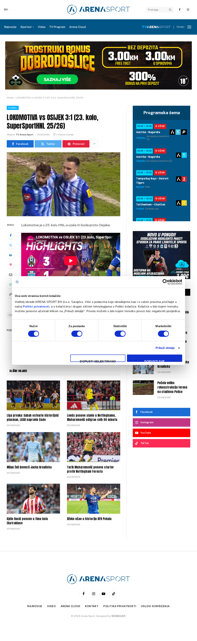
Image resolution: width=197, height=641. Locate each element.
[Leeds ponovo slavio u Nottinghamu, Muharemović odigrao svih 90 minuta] (93, 395)
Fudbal (12, 108)
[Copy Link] (10, 294)
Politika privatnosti (119, 606)
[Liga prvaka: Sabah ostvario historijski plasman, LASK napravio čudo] (33, 395)
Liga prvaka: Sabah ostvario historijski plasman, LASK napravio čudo (32, 417)
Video (41, 26)
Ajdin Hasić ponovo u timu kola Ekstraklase (27, 521)
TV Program (57, 26)
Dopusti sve (154, 361)
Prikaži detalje (165, 347)
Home (10, 97)
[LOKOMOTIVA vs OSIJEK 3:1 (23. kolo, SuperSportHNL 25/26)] (63, 184)
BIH (6, 9)
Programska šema (161, 112)
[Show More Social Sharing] (94, 143)
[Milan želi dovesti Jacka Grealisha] (33, 447)
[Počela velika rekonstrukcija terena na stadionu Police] (143, 387)
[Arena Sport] (98, 9)
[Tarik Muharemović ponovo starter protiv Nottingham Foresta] (93, 447)
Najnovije (10, 26)
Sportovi (26, 26)
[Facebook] (10, 235)
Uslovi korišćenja (155, 606)
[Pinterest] (10, 265)
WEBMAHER (118, 616)
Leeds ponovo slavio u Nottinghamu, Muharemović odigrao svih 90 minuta (92, 417)
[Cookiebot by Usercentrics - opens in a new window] (165, 282)
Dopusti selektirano (98, 361)
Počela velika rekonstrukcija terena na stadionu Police (172, 387)
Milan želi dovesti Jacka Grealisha (29, 467)
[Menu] (189, 27)
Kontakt (91, 606)
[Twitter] (10, 245)
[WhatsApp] (10, 284)
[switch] (76, 334)
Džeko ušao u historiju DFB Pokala (89, 519)
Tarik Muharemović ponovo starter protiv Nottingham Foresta (90, 469)
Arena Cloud (77, 26)
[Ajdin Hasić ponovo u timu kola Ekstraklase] (33, 499)
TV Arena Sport (24, 134)
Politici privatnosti (36, 306)
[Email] (10, 274)
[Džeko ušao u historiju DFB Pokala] (93, 499)
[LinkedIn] (10, 255)
